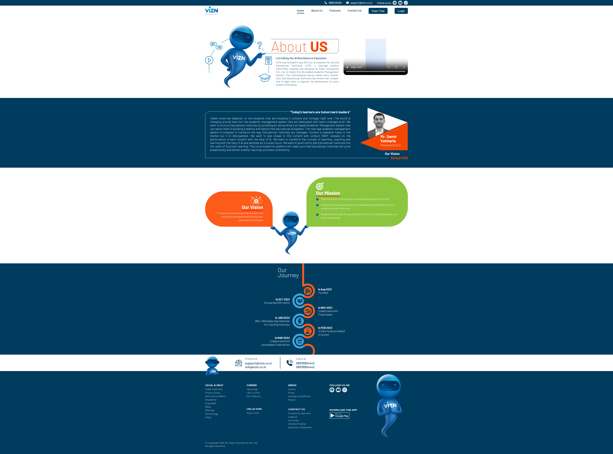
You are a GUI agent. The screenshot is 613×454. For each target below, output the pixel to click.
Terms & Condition (215, 396)
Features (335, 10)
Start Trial (378, 11)
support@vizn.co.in (361, 2)
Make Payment (213, 389)
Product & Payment (299, 413)
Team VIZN (253, 413)
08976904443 (305, 363)
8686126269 (335, 2)
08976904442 (305, 367)
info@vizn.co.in (255, 367)
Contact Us (355, 10)
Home (300, 10)
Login (401, 11)
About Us (316, 10)
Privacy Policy (212, 392)
